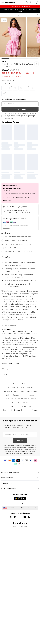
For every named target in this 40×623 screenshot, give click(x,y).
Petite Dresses (5, 15)
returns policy (27, 212)
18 (4, 93)
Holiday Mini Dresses (29, 410)
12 (21, 88)
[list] (20, 7)
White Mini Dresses (24, 388)
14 (26, 88)
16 (32, 88)
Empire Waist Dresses (28, 391)
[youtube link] (25, 517)
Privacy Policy (32, 117)
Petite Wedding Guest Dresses (18, 15)
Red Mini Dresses (12, 395)
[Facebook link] (20, 517)
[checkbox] (2, 116)
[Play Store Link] (20, 498)
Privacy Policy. (30, 453)
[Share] (37, 15)
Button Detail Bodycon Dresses (20, 406)
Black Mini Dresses (11, 391)
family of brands (9, 449)
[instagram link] (11, 517)
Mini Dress (12, 388)
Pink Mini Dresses (27, 395)
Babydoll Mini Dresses (11, 410)
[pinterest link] (15, 517)
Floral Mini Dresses (28, 399)
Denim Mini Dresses (12, 399)
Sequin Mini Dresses (20, 402)
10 (15, 88)
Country (20, 503)
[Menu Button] (2, 2)
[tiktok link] (29, 517)
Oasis (3, 61)
